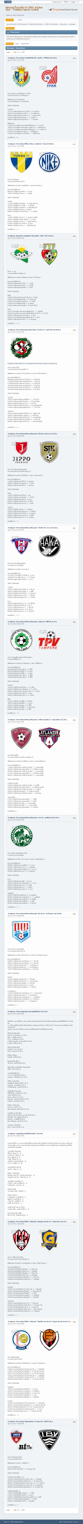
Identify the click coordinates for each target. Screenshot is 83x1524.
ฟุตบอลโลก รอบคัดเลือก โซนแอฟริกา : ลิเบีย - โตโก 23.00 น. (35, 236)
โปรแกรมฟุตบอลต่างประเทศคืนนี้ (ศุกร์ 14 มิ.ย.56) (31, 1012)
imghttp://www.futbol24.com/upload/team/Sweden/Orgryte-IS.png (30, 363)
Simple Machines (18, 1522)
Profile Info (10, 28)
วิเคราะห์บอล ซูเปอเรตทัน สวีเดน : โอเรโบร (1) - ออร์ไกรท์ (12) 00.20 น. (38, 330)
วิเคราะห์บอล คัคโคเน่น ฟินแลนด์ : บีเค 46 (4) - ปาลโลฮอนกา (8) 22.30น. (39, 914)
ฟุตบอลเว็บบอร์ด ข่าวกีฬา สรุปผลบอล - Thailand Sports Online (23, 8)
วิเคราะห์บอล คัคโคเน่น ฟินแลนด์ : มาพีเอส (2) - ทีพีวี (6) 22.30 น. (36, 622)
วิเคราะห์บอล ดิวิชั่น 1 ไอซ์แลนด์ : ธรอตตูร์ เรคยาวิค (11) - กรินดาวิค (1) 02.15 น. (41, 1222)
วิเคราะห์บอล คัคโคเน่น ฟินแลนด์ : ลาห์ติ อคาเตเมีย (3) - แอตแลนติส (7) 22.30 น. (41, 720)
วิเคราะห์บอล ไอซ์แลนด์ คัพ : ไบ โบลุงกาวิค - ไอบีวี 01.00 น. (34, 1421)
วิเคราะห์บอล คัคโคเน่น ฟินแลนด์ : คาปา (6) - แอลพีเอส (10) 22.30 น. (38, 818)
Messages (9, 44)
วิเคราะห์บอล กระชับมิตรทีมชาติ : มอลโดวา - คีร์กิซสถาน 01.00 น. (36, 58)
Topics (17, 44)
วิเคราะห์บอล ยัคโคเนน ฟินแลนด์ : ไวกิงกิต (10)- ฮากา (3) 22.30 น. (37, 528)
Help (60, 1522)
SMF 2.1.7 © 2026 (9, 1522)
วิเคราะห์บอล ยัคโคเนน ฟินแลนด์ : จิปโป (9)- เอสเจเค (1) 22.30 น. (36, 434)
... (20, 52)
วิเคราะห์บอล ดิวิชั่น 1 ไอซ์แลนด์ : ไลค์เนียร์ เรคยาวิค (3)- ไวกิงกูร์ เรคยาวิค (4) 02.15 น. (43, 1321)
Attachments (25, 44)
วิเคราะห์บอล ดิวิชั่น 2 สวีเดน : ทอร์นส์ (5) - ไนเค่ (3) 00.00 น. (35, 144)
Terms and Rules (67, 1522)
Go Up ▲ (76, 1522)
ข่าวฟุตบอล (11, 58)
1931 (23, 52)
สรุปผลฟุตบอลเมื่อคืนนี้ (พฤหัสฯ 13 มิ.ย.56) (29, 1134)
